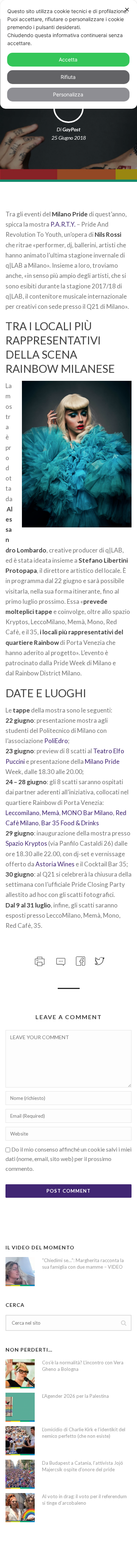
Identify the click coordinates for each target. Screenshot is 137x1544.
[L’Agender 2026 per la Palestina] (20, 1407)
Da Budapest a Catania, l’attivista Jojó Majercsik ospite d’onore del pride (82, 1466)
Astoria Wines (55, 864)
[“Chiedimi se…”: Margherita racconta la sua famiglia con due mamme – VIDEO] (20, 1271)
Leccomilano (22, 813)
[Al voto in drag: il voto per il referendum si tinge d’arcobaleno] (20, 1507)
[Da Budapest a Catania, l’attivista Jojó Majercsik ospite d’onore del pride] (20, 1474)
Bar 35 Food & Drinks (70, 823)
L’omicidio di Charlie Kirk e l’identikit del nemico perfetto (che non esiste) (83, 1433)
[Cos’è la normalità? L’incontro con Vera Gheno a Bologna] (20, 1373)
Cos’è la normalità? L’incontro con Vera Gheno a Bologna (82, 1366)
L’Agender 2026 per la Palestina (75, 1396)
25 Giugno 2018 (69, 138)
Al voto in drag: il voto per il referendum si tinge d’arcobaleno (84, 1499)
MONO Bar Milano (87, 813)
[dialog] (68, 54)
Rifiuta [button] (68, 77)
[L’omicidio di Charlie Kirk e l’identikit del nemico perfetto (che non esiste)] (20, 1440)
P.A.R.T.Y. (63, 224)
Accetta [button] (68, 59)
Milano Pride (102, 761)
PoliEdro (56, 741)
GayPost (71, 129)
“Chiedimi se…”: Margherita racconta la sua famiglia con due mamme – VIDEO (83, 1263)
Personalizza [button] (68, 94)
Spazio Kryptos (26, 843)
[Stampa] (38, 960)
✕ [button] (127, 9)
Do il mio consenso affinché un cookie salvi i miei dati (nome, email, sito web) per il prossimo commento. (68, 1159)
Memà (50, 813)
